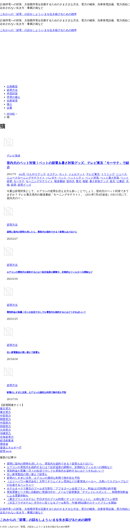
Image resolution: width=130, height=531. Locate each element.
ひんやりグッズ (36, 174)
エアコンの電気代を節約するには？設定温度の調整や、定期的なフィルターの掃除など (50, 272)
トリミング (108, 174)
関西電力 (5, 419)
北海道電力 (7, 437)
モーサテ (19, 181)
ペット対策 (92, 177)
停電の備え (13, 97)
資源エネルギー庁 (11, 447)
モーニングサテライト (39, 181)
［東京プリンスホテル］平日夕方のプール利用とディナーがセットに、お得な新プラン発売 (62, 499)
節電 (13, 184)
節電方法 (12, 90)
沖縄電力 (5, 433)
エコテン (52, 174)
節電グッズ (24, 184)
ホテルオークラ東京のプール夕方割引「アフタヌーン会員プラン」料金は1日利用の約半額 (61, 488)
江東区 (120, 181)
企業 (9, 107)
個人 (9, 104)
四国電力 (5, 426)
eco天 (22, 174)
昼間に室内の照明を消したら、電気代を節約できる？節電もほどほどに (42, 232)
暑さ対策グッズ (98, 181)
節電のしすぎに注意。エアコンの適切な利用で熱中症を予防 (36, 392)
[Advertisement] (65, 58)
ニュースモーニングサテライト (26, 177)
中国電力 (5, 422)
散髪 (85, 181)
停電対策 (12, 93)
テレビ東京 (93, 174)
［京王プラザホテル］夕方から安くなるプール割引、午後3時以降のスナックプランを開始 (61, 502)
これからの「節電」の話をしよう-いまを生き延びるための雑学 (38, 14)
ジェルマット (77, 174)
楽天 (112, 181)
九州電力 (5, 429)
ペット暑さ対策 (109, 177)
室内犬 (70, 181)
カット (63, 174)
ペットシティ (76, 177)
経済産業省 (7, 440)
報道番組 (59, 181)
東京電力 (5, 408)
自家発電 (12, 100)
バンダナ (51, 177)
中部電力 (5, 415)
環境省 (4, 444)
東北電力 (5, 412)
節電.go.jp (6, 451)
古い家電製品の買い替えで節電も (23, 352)
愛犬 (78, 181)
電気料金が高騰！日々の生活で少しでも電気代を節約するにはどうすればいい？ (46, 312)
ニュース (121, 174)
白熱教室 (12, 86)
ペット (62, 177)
